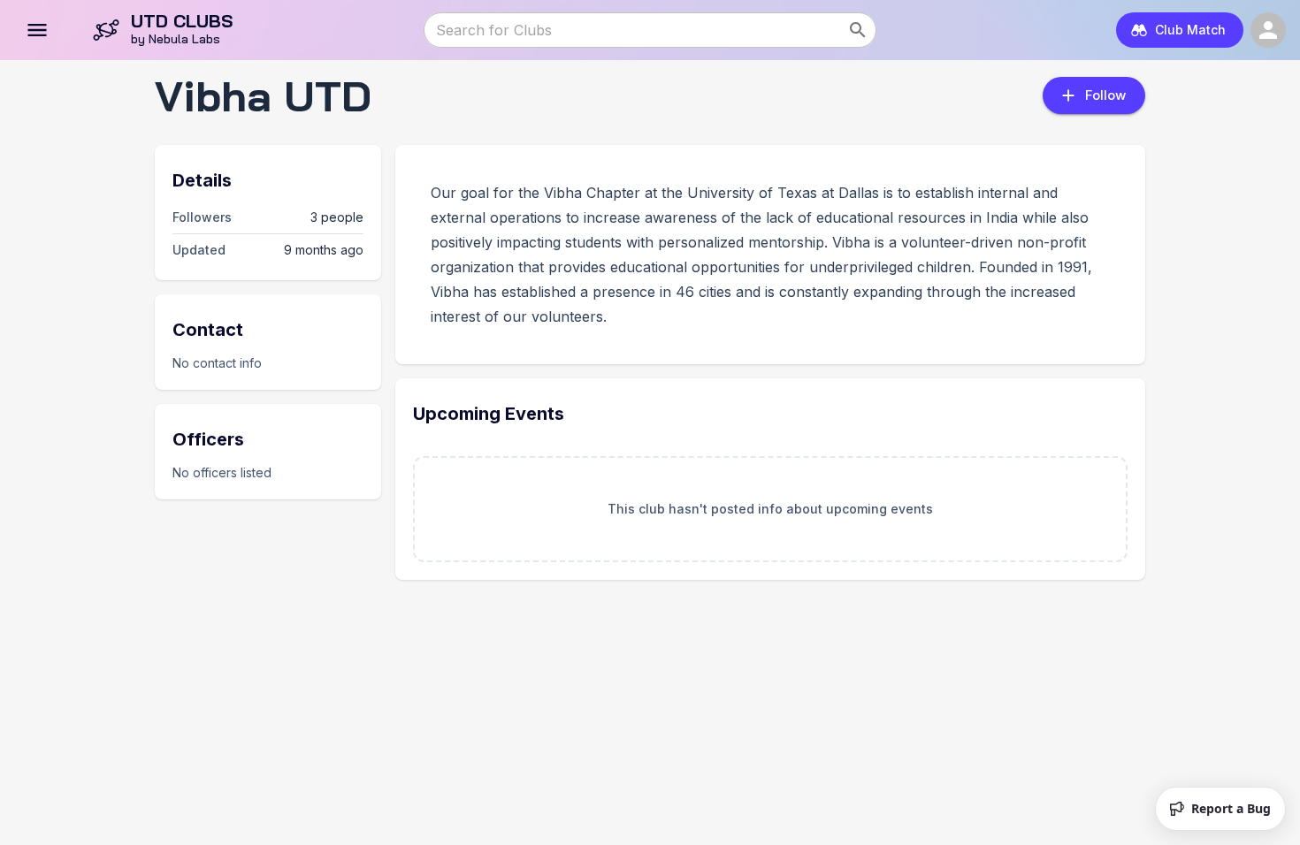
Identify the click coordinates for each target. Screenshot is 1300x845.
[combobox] (634, 30)
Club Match (1190, 29)
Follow (1105, 95)
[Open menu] (37, 30)
